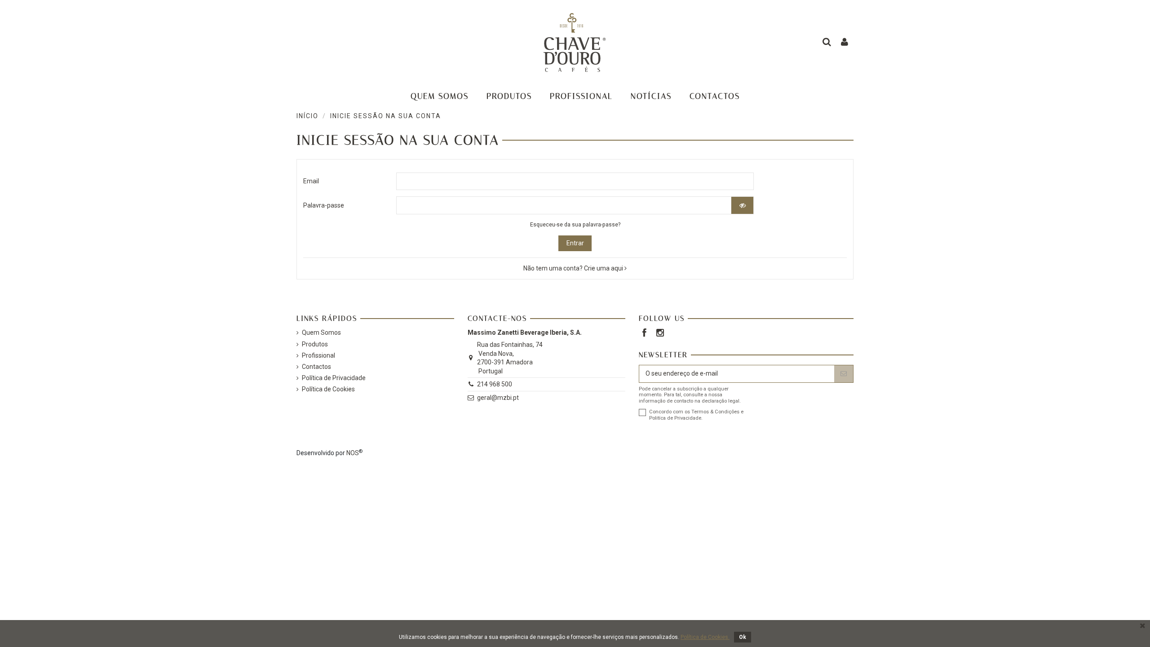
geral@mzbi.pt (498, 397)
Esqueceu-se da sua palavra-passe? (575, 225)
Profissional (318, 355)
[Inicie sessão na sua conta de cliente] (844, 42)
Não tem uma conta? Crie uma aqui (573, 268)
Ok (742, 637)
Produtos (315, 344)
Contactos (316, 366)
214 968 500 (494, 384)
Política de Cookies (328, 389)
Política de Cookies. (705, 637)
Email (311, 181)
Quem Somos (321, 332)
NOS (352, 452)
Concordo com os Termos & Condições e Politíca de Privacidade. (696, 415)
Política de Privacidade (334, 377)
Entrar (575, 243)
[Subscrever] (843, 373)
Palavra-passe (323, 205)
